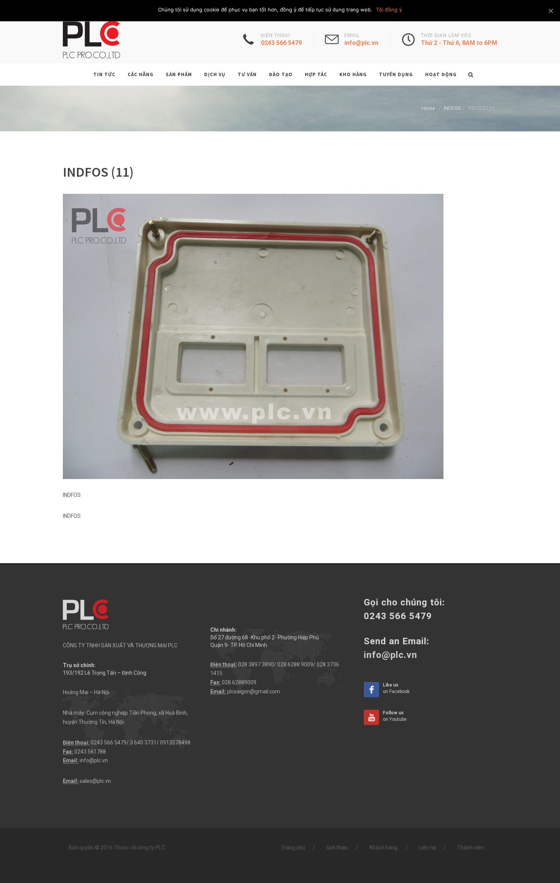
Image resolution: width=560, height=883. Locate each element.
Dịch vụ (215, 74)
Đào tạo (281, 74)
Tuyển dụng (396, 74)
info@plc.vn (94, 760)
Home (428, 108)
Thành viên (470, 848)
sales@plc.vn (95, 781)
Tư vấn (247, 74)
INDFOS (452, 108)
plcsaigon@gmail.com (253, 691)
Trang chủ (293, 848)
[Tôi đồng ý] (550, 10)
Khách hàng (384, 848)
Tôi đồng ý (389, 9)
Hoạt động (441, 74)
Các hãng (141, 74)
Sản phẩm (179, 74)
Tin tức (104, 74)
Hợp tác (316, 74)
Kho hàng (353, 74)
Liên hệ (427, 848)
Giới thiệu (337, 848)
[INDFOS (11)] (253, 336)
